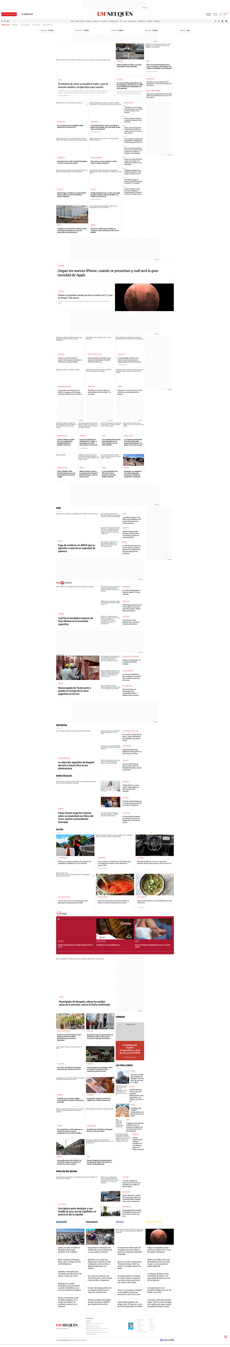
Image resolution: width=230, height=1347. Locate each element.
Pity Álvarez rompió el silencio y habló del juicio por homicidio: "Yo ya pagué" (133, 181)
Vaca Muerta (15, 24)
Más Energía (103, 21)
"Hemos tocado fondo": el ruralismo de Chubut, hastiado (131, 662)
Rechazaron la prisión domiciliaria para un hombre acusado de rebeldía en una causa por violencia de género (69, 1286)
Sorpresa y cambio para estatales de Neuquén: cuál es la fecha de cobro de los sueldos (105, 230)
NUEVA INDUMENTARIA (96, 157)
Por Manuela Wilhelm (151, 71)
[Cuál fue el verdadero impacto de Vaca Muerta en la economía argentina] (77, 598)
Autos (125, 21)
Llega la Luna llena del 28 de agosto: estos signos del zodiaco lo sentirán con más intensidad (133, 161)
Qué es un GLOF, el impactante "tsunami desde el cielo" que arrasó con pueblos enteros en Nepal (130, 1265)
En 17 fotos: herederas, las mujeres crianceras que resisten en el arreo (69, 1068)
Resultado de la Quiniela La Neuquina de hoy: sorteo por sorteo (100, 1130)
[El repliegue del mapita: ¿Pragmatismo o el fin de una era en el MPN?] (130, 1031)
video (88, 1156)
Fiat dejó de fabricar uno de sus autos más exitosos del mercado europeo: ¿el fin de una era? (154, 862)
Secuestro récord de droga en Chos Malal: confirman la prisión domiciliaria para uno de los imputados (69, 1037)
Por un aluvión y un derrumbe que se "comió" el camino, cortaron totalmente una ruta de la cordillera (70, 1131)
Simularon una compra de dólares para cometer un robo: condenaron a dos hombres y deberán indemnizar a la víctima (99, 1263)
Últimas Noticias (80, 21)
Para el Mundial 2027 (64, 758)
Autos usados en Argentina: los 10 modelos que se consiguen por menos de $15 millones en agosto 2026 (114, 863)
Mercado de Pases (62, 435)
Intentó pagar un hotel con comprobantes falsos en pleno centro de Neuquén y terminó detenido (71, 195)
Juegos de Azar (91, 1125)
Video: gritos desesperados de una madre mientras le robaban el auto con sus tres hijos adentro (159, 95)
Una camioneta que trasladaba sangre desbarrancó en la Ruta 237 (70, 126)
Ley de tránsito (62, 857)
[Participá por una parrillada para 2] (115, 929)
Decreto (59, 1156)
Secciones (152, 1327)
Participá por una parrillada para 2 (108, 945)
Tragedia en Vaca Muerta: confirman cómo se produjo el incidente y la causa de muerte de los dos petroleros (72, 230)
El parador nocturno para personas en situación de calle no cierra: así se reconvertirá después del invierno (100, 1036)
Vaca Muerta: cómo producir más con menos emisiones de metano (131, 622)
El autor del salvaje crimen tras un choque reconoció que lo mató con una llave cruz (100, 1290)
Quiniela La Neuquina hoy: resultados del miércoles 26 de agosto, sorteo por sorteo (70, 1273)
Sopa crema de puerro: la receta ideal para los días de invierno (154, 902)
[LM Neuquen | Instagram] (223, 21)
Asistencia (90, 1031)
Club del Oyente (101, 941)
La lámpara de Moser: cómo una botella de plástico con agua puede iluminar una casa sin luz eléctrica (158, 1277)
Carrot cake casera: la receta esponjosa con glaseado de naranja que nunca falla (73, 902)
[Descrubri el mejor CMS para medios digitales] (167, 1341)
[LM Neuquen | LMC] (26, 14)
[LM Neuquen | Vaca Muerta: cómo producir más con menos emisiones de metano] (110, 621)
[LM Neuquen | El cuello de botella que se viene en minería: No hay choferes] (110, 591)
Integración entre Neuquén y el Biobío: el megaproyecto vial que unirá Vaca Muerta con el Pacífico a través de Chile (70, 393)
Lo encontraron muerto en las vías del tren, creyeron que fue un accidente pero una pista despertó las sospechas (131, 549)
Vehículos (140, 857)
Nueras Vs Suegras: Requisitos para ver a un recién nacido (152, 946)
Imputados (120, 79)
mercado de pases (62, 467)
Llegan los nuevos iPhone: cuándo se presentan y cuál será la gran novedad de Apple (108, 272)
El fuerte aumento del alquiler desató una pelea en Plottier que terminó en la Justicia (99, 1302)
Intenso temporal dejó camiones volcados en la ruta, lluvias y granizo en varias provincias (130, 534)
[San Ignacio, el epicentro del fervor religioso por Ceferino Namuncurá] (100, 1085)
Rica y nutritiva (141, 897)
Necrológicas (142, 21)
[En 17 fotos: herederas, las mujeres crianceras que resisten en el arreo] (70, 1054)
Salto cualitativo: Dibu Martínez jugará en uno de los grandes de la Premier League (66, 474)
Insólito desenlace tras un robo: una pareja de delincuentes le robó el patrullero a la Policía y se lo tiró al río (105, 195)
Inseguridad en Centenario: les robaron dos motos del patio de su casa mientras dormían (100, 1249)
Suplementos (139, 1329)
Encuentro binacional (64, 386)
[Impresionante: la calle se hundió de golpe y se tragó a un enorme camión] (72, 147)
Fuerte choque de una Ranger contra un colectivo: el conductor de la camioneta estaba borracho (99, 1069)
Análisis (60, 683)
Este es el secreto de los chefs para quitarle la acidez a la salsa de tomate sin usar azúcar (113, 902)
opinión (60, 541)
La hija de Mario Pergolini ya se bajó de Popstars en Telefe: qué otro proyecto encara (131, 819)
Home (72, 21)
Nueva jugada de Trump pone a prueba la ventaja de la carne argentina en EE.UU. (74, 690)
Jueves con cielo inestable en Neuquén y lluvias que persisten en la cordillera (69, 1249)
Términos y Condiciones (142, 1331)
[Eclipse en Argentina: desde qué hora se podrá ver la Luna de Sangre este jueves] (160, 1237)
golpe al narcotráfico (63, 1031)
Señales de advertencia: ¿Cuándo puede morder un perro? (75, 946)
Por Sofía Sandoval (122, 364)
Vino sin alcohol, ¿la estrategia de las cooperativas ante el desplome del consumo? (130, 692)
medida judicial (128, 435)
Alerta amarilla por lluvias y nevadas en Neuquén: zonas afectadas (129, 65)
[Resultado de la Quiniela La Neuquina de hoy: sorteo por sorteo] (100, 1116)
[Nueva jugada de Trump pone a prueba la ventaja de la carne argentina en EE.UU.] (77, 668)
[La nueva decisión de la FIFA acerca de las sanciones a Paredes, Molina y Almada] (111, 460)
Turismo (120, 386)
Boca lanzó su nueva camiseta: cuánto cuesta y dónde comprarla (104, 162)
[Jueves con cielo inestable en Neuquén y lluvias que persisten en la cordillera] (70, 1237)
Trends (138, 1327)
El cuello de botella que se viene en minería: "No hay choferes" (131, 592)
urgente (126, 467)
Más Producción (113, 21)
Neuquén (88, 21)
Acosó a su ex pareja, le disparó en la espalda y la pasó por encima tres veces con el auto (130, 1292)
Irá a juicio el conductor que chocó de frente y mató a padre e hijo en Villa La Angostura (100, 1278)
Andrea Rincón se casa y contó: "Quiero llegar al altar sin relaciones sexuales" (130, 788)
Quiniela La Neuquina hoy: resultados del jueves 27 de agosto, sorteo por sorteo (132, 172)
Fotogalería (60, 1063)
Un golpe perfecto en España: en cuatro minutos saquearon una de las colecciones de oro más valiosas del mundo (129, 1279)
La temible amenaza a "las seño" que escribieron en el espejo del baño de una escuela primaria (131, 520)
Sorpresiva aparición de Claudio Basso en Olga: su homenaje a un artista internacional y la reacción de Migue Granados (88, 443)
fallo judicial (62, 1204)
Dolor (59, 225)
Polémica (61, 808)
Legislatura (121, 354)
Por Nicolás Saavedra (63, 95)
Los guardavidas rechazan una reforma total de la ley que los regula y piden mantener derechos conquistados (129, 361)
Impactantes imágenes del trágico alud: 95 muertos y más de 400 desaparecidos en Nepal (130, 1304)
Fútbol (104, 435)
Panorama (61, 613)
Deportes (149, 21)
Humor (81, 467)
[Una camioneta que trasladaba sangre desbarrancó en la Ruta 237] (72, 111)
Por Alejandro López (130, 1057)
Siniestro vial (61, 121)
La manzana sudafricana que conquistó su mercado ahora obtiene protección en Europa (131, 677)
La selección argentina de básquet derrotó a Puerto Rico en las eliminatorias (76, 765)
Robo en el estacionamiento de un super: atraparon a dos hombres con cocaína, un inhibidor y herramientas (159, 66)
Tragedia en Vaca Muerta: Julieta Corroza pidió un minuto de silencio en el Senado (70, 1100)
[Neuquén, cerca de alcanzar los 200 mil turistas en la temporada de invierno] (130, 377)
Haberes (93, 225)
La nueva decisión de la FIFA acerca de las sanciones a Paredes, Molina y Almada (110, 474)
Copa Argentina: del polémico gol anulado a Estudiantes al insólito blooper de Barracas (133, 140)
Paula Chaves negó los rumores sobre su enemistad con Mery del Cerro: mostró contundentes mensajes (75, 817)
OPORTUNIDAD (101, 857)
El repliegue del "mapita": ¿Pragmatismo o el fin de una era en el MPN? (129, 1049)
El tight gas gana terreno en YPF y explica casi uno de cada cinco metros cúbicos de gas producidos (132, 608)
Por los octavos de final (95, 354)
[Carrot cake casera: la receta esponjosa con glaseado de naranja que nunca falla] (75, 884)
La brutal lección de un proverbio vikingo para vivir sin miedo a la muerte (159, 1290)
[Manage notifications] (225, 1336)
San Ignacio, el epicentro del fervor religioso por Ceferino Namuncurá (99, 1099)
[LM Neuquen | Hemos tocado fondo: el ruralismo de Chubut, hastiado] (110, 661)
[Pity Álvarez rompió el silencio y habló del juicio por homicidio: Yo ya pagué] (100, 377)
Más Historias (36, 24)
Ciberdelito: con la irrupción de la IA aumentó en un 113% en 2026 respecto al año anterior (159, 83)
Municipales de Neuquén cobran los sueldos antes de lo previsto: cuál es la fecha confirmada (84, 1003)
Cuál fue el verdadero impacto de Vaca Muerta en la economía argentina (75, 621)
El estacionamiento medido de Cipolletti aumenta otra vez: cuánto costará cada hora (131, 1213)
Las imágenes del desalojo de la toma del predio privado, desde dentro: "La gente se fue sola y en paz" (133, 442)
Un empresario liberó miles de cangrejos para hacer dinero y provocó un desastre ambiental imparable (130, 1250)
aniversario (90, 1094)
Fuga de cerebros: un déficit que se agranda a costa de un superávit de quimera (76, 548)
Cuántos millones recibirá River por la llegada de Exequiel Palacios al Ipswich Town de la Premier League (133, 191)
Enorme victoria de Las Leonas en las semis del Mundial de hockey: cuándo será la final (131, 767)
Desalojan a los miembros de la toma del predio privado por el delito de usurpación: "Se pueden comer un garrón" (133, 475)
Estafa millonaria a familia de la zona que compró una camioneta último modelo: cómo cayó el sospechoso (131, 1198)
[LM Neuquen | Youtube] (226, 21)
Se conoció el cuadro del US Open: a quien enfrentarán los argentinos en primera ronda (131, 737)
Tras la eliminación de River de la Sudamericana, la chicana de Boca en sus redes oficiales (111, 442)
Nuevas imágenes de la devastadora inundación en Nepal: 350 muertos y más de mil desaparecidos (99, 1162)
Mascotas (61, 941)
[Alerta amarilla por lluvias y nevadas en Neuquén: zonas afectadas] (130, 51)
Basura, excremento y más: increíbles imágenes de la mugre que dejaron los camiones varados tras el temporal (68, 1301)
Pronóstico (120, 61)
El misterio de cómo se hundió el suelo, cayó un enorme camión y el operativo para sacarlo (83, 85)
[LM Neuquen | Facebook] (216, 21)
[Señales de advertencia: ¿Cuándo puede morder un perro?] (76, 929)
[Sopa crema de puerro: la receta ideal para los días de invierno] (155, 884)
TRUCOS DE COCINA (103, 897)
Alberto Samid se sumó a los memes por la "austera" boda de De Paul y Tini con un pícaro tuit (88, 474)
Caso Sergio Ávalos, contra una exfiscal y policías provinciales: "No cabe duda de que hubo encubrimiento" (105, 127)
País (121, 21)
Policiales (96, 21)
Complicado (91, 386)
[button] (2, 21)
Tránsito (59, 1125)
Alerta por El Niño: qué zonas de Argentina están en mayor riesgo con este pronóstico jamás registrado (158, 1262)
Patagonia (157, 21)
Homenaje (60, 1094)
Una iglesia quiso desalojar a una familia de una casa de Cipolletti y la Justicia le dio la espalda (77, 1211)
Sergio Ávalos (95, 121)
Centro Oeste (61, 157)
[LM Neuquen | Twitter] (219, 21)
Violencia (93, 189)
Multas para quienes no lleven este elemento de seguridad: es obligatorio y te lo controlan (74, 862)
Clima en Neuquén (25, 24)
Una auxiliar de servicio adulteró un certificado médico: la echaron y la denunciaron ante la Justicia (69, 1162)
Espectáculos (132, 21)
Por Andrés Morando (103, 868)
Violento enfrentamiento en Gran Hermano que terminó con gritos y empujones (132, 803)
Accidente (90, 1063)
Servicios (152, 1329)
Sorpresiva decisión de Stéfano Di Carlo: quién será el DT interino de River (132, 751)
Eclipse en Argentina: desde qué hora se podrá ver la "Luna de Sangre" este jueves (85, 296)
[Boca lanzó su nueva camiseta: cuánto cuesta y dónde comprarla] (106, 147)
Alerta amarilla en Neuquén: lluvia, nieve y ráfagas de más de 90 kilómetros (69, 1261)
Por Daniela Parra (83, 448)
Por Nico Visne (141, 907)
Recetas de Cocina (47, 24)
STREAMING (82, 435)
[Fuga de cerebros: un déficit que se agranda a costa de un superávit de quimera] (77, 525)
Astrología (61, 354)
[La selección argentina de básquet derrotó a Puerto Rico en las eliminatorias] (77, 742)
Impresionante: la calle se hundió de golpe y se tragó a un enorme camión (72, 162)
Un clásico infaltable (64, 897)
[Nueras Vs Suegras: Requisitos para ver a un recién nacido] (153, 929)
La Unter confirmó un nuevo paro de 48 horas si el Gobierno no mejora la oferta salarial (131, 1183)
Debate (137, 941)
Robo (147, 61)
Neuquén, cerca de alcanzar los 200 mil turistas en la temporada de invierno (130, 392)
